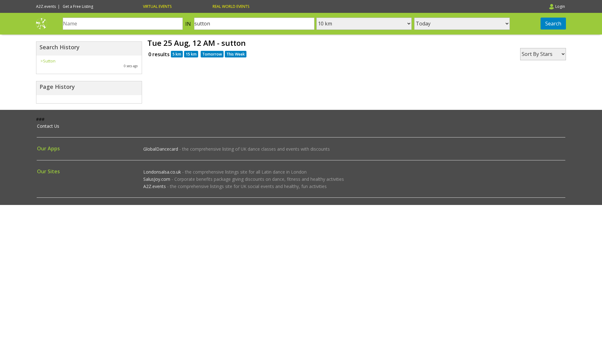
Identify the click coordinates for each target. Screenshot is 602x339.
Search (553, 23)
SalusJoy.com (156, 179)
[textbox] (123, 24)
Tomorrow (212, 54)
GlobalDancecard (160, 149)
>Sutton (47, 61)
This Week (235, 54)
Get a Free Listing (78, 6)
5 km (176, 54)
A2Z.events (154, 186)
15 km (191, 54)
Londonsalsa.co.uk (162, 172)
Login (560, 6)
